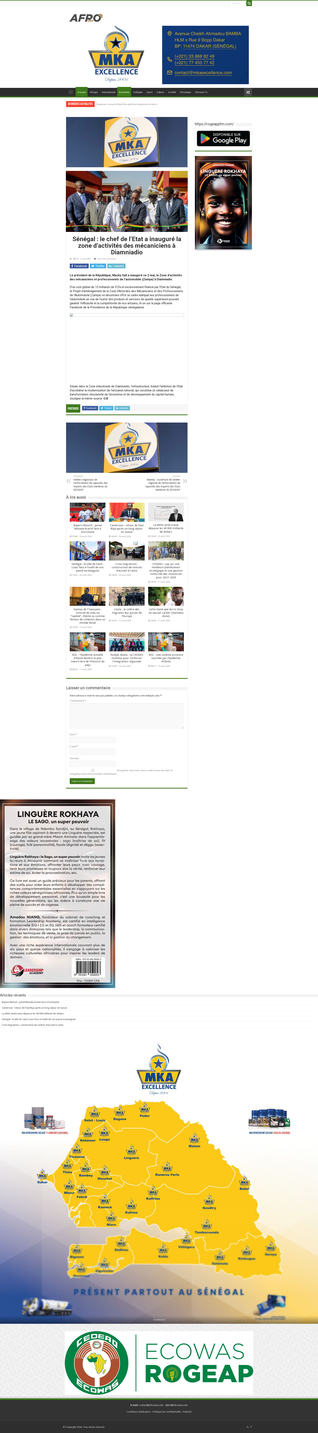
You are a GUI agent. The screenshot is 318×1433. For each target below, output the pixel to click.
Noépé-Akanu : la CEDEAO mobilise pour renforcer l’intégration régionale (126, 658)
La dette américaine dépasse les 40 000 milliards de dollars (166, 528)
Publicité (187, 1411)
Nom (73, 734)
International (108, 92)
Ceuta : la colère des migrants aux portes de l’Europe (127, 613)
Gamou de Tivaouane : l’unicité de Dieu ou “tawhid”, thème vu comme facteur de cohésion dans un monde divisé (87, 616)
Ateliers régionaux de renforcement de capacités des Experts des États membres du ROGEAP (90, 483)
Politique (138, 92)
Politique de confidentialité (167, 1411)
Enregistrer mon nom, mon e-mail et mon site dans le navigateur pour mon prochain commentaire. (121, 772)
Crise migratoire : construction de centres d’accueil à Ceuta (127, 567)
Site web (74, 758)
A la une (81, 92)
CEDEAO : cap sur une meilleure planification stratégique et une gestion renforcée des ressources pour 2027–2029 (166, 570)
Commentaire (78, 700)
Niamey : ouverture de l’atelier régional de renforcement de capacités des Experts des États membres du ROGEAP (162, 483)
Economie (124, 92)
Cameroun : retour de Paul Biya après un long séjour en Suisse (127, 529)
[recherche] (249, 3)
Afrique (94, 92)
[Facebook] (251, 1427)
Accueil (71, 92)
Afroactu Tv (201, 92)
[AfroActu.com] (86, 17)
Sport (150, 92)
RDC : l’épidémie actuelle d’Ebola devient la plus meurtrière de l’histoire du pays (87, 660)
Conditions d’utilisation (139, 1411)
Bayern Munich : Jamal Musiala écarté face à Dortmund (87, 529)
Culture (160, 92)
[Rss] (247, 1427)
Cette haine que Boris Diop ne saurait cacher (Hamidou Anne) (166, 613)
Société (172, 92)
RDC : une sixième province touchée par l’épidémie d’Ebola (166, 658)
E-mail (74, 746)
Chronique (185, 92)
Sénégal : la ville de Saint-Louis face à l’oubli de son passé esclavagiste (131, 104)
